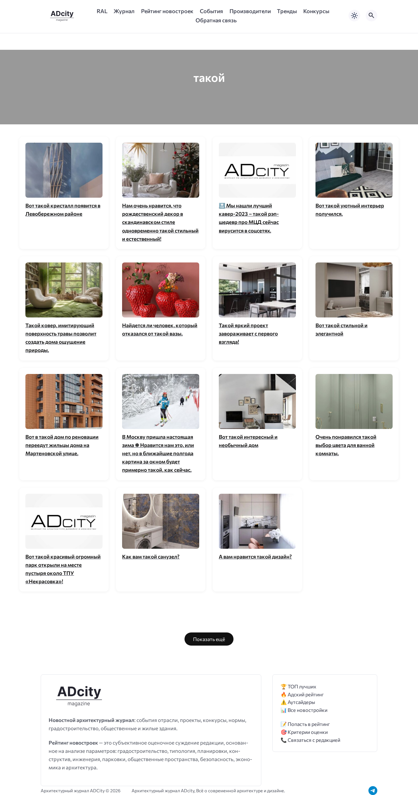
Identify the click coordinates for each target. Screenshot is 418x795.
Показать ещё (209, 639)
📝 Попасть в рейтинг (305, 724)
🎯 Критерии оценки (304, 732)
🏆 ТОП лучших (298, 686)
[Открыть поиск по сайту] (371, 15)
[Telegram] (372, 790)
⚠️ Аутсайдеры (298, 702)
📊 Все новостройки (304, 710)
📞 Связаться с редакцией (310, 740)
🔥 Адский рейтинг (302, 694)
